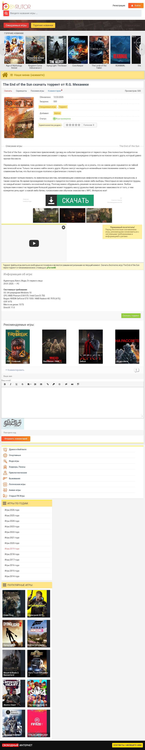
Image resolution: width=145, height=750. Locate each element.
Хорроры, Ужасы (17, 467)
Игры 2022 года (12, 532)
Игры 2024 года (12, 521)
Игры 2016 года (12, 565)
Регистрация (119, 5)
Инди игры (14, 461)
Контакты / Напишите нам (127, 745)
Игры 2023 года (12, 526)
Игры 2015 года (12, 571)
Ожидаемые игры (16, 25)
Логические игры (17, 484)
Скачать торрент (131, 315)
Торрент (63, 107)
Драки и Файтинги (17, 449)
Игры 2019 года (12, 549)
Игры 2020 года (12, 543)
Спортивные (15, 455)
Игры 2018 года (12, 554)
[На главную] (17, 6)
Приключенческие (18, 473)
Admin (57, 113)
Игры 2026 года (12, 510)
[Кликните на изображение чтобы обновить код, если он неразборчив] (12, 429)
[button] (4, 384)
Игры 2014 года (12, 576)
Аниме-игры (15, 490)
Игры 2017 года (12, 560)
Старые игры (132, 25)
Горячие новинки (43, 25)
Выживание (14, 478)
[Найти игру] (6, 13)
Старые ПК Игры (17, 496)
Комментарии (54, 91)
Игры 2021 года (12, 537)
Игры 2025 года (12, 515)
